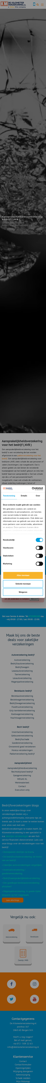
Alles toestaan (23, 575)
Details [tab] (24, 496)
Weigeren (23, 592)
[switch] (39, 548)
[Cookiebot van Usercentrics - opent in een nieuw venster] (32, 488)
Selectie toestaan (23, 584)
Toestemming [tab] (9, 496)
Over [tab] (38, 496)
